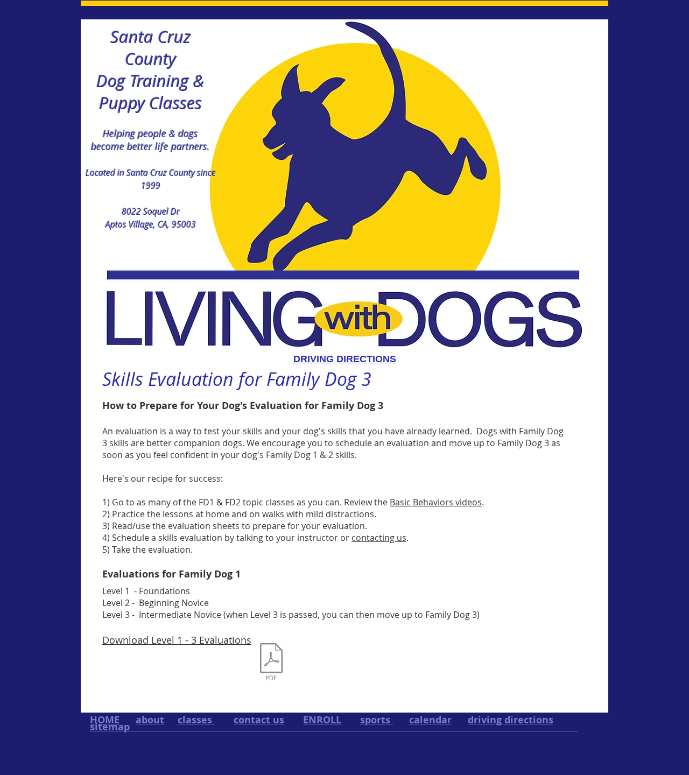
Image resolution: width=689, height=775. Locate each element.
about (150, 720)
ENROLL (322, 720)
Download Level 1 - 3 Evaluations (176, 639)
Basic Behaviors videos (436, 502)
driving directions (510, 720)
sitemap (110, 727)
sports (376, 720)
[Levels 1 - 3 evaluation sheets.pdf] (271, 663)
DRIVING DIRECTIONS (344, 359)
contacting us (378, 538)
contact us (259, 720)
